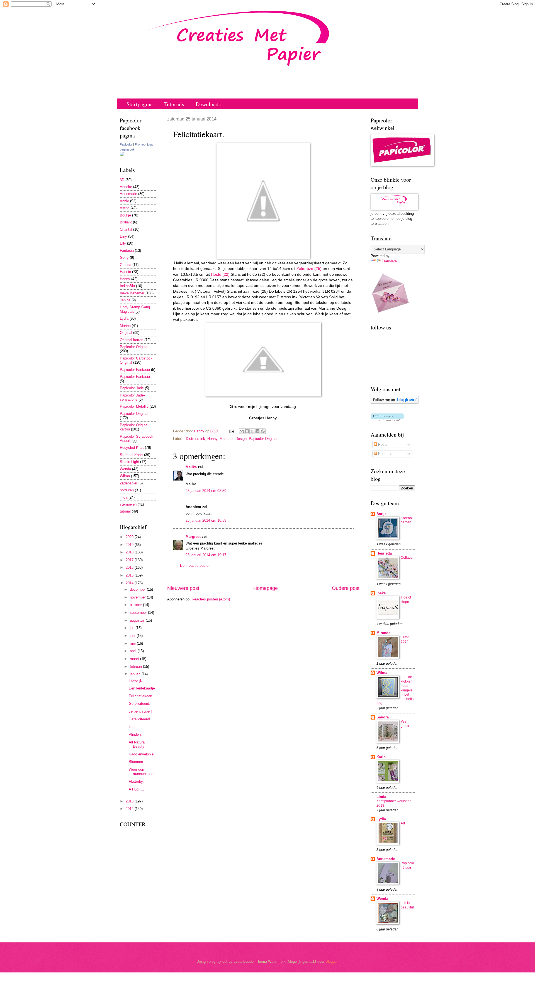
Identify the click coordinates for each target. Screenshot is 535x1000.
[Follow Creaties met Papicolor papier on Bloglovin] (395, 402)
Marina (125, 326)
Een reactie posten (195, 565)
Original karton (131, 340)
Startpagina (140, 104)
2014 (130, 583)
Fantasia (127, 250)
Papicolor (126, 144)
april (134, 651)
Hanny (212, 439)
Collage (407, 558)
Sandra (382, 717)
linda (123, 497)
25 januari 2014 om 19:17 (206, 555)
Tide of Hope (406, 599)
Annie (124, 201)
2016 (130, 567)
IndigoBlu (127, 286)
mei (133, 643)
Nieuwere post (183, 588)
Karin (381, 757)
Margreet (193, 537)
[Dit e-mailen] (241, 431)
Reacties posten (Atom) (211, 599)
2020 (130, 537)
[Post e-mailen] (231, 431)
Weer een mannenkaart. (142, 771)
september (139, 612)
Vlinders (135, 734)
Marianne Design (233, 439)
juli (132, 628)
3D (122, 180)
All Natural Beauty (137, 744)
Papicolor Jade (132, 388)
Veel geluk (405, 724)
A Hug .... (136, 789)
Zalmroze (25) (309, 269)
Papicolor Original (263, 439)
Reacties (384, 454)
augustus (138, 620)
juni (133, 636)
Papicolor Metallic (134, 406)
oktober (136, 605)
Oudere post (345, 588)
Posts (382, 444)
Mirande (383, 633)
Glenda (125, 265)
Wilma (125, 476)
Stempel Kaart (131, 455)
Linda (381, 797)
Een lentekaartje (142, 688)
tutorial (125, 511)
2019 (130, 545)
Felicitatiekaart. (141, 696)
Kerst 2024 (404, 639)
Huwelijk (135, 680)
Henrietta (384, 553)
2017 (130, 560)
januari (136, 674)
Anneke (126, 187)
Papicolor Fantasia (135, 370)
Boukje (125, 215)
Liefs (133, 727)
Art (403, 823)
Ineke (381, 593)
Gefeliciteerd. (139, 703)
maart (135, 659)
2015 (130, 575)
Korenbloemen (407, 520)
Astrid (124, 208)
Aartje (381, 514)
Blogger (331, 961)
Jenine (125, 300)
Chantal (126, 229)
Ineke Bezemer (132, 293)
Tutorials (174, 104)
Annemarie (128, 194)
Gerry (124, 257)
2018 (130, 552)
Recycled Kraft (132, 447)
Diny (123, 236)
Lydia (124, 318)
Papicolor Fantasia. (135, 377)
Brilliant (126, 222)
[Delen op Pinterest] (263, 431)
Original (126, 333)
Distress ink (195, 439)
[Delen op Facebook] (257, 431)
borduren (127, 490)
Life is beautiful (407, 905)
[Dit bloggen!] (247, 431)
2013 (130, 801)
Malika (191, 467)
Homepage (265, 588)
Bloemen (136, 762)
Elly (123, 243)
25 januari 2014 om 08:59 (206, 491)
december (138, 589)
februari (136, 666)
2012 (130, 809)
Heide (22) (220, 274)
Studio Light (129, 462)
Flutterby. (136, 781)
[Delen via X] (252, 431)
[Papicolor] (122, 155)
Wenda (125, 469)
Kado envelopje (141, 754)
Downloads (208, 104)
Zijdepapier (128, 483)
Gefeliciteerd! (139, 719)
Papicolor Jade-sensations (132, 397)
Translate (389, 261)
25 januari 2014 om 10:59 (206, 520)
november (138, 597)
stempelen (128, 504)
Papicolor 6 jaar (407, 865)
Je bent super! (140, 711)
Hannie (125, 272)
